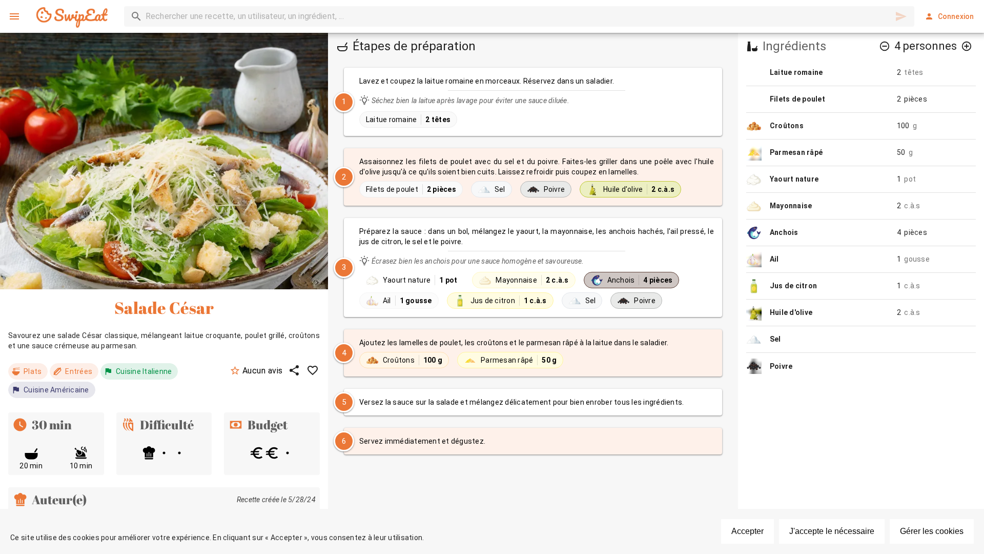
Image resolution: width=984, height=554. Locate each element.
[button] (884, 46)
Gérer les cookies (931, 531)
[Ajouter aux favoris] (312, 370)
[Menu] (14, 16)
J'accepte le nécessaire (831, 531)
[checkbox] (533, 102)
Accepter (747, 531)
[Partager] (294, 370)
